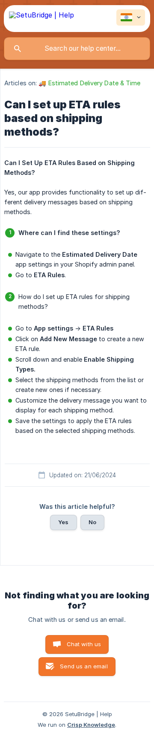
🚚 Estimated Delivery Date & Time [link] (89, 83)
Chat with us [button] (84, 644)
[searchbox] (77, 49)
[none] (41, 18)
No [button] (92, 522)
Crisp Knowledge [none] (91, 724)
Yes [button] (63, 522)
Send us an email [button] (83, 666)
